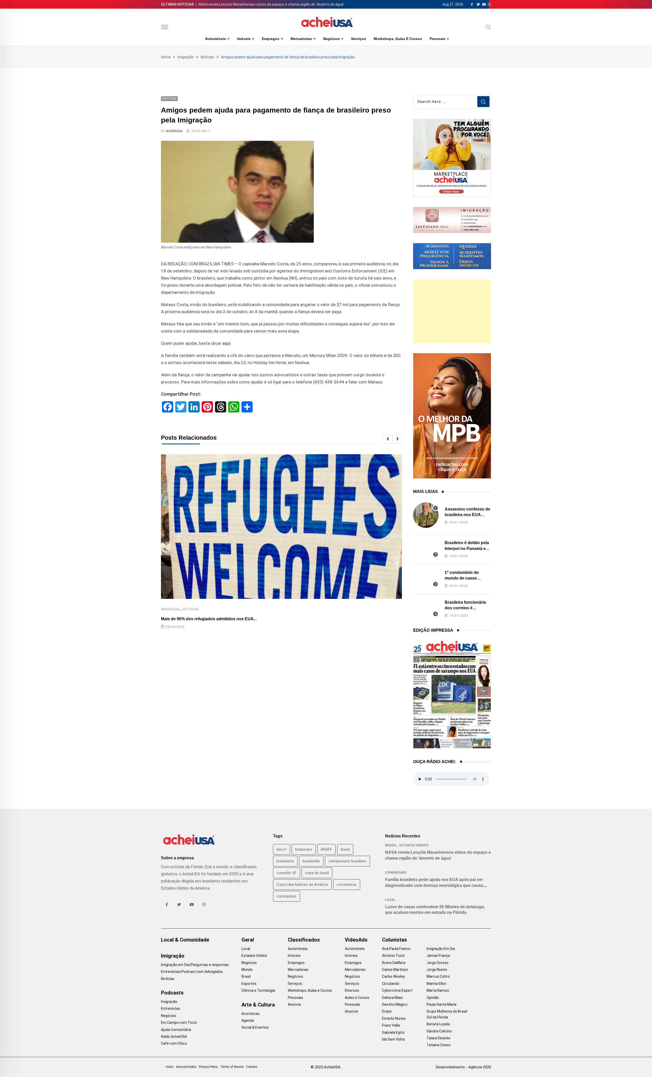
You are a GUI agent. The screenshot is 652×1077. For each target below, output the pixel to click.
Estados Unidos (414, 845)
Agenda (247, 1020)
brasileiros (285, 861)
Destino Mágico (395, 1004)
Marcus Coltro (438, 976)
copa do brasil (317, 873)
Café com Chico (174, 1043)
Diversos (352, 990)
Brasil (391, 845)
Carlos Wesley (393, 976)
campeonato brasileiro (347, 861)
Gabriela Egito (393, 1032)
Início (169, 1067)
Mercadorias (301, 39)
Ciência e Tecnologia (258, 990)
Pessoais (437, 39)
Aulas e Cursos (357, 998)
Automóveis (215, 39)
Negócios (331, 39)
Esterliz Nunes (394, 1018)
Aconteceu (250, 1014)
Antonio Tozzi (393, 956)
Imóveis (244, 39)
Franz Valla (391, 1025)
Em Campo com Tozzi (179, 1022)
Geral (247, 940)
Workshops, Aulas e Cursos (398, 39)
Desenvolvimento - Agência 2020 (463, 1067)
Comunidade (396, 872)
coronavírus (286, 896)
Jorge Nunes (437, 970)
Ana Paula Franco (396, 949)
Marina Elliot (436, 984)
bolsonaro (303, 849)
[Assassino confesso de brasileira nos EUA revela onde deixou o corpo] (426, 515)
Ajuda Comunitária (176, 1030)
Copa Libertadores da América (302, 884)
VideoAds (356, 940)
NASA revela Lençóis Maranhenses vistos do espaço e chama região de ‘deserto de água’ (271, 4)
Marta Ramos (438, 990)
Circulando (390, 984)
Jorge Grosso (438, 963)
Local (390, 900)
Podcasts (172, 993)
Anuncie (294, 1004)
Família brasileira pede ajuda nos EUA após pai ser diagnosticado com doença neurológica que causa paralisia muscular (434, 885)
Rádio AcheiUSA (174, 1036)
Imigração (186, 57)
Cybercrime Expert (397, 990)
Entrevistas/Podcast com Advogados (192, 972)
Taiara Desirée (438, 1038)
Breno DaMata (393, 963)
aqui (226, 343)
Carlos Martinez (395, 970)
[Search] (488, 27)
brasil (345, 849)
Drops (387, 1011)
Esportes (248, 984)
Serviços (358, 39)
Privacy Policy (208, 1067)
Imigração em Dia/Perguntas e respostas (195, 965)
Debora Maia (392, 998)
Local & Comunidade (185, 940)
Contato (251, 1067)
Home (166, 57)
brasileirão (311, 861)
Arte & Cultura (258, 1005)
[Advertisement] (452, 311)
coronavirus (347, 884)
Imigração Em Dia (441, 949)
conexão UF (286, 873)
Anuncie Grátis (186, 1067)
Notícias (207, 57)
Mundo (247, 970)
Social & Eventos (255, 1027)
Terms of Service (231, 1067)
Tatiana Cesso (439, 1045)
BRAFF (326, 849)
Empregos (270, 39)
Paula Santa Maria (441, 1004)
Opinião (433, 998)
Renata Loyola (438, 1024)
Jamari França (438, 956)
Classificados (304, 940)
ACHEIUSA (174, 131)
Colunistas (394, 940)
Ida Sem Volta (393, 1039)
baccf (282, 849)
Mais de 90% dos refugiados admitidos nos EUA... (209, 619)
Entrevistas (170, 1008)
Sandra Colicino (439, 1031)
